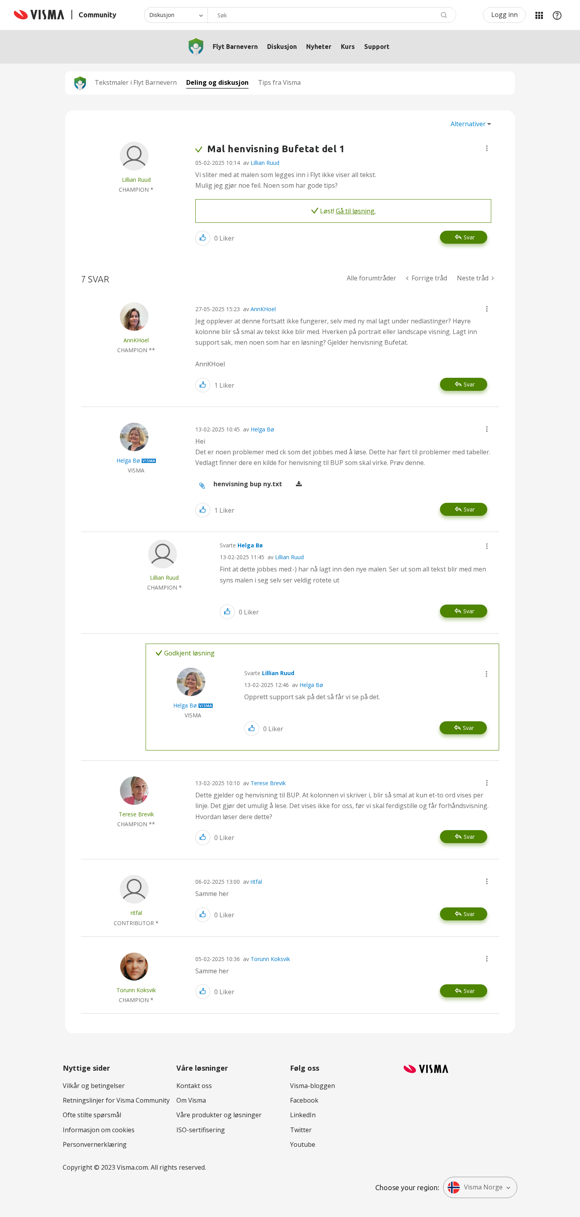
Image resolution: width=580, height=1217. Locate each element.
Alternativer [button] (468, 123)
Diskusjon (282, 46)
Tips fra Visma (279, 82)
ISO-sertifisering (200, 1130)
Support (376, 46)
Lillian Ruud (265, 162)
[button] (487, 148)
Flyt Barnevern (235, 46)
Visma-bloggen (312, 1085)
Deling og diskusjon (217, 82)
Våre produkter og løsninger (219, 1115)
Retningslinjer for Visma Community (116, 1100)
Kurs (348, 46)
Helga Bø (262, 429)
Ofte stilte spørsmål (92, 1115)
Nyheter (318, 46)
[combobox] (332, 15)
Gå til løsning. (356, 211)
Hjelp (557, 15)
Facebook (304, 1100)
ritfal (256, 881)
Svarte (241, 545)
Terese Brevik (268, 783)
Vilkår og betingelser (94, 1085)
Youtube (302, 1144)
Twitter (301, 1130)
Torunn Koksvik (270, 959)
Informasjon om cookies (99, 1130)
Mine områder (539, 15)
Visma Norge (483, 1187)
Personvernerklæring (95, 1144)
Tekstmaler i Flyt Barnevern (136, 82)
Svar (469, 237)
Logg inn (504, 14)
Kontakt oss (194, 1085)
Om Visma (191, 1100)
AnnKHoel (263, 309)
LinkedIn (303, 1115)
